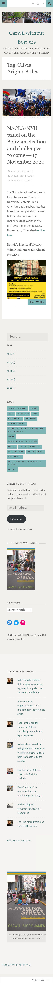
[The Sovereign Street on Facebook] (43, 3)
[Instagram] (22, 622)
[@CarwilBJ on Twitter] (16, 622)
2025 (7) (11, 362)
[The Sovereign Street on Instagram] (38, 3)
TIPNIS (41, 452)
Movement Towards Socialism (22, 441)
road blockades (15, 452)
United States (15, 457)
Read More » (37, 302)
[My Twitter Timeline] (33, 3)
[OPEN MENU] (3, 3)
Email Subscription (21, 484)
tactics (30, 452)
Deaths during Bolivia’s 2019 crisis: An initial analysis (29, 774)
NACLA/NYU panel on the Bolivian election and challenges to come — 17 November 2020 (26, 145)
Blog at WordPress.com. (16, 965)
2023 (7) (11, 379)
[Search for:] (29, 336)
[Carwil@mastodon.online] (9, 622)
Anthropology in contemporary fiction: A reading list (29, 808)
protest (12, 446)
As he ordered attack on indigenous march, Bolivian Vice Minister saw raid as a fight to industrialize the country (31, 752)
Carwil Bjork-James (22, 176)
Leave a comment (21, 180)
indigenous (30, 419)
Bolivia (34, 408)
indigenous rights (17, 424)
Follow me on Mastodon (19, 840)
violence (12, 469)
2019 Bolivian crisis (17, 408)
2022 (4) (11, 387)
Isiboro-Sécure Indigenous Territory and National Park (25, 430)
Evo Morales (23, 413)
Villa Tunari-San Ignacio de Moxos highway (24, 463)
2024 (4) (11, 371)
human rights (15, 419)
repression (35, 446)
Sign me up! (16, 519)
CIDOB (10, 413)
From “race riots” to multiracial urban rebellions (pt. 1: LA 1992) (29, 791)
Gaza (35, 413)
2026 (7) (11, 354)
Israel (11, 436)
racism (23, 446)
